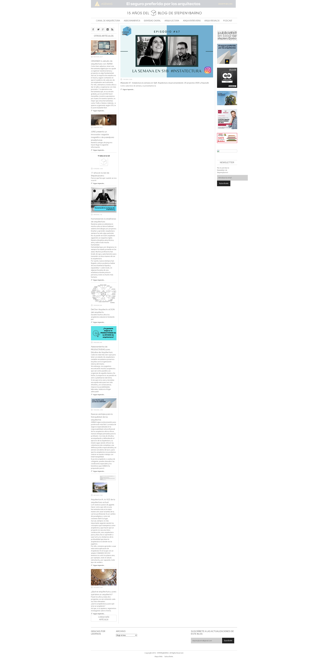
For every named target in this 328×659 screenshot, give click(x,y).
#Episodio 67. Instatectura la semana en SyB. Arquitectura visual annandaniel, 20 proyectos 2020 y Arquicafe (164, 83)
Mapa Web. (159, 656)
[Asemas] (164, 4)
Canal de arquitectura (108, 20)
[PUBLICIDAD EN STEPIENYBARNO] (227, 35)
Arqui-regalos (211, 20)
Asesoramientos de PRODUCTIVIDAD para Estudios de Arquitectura (101, 349)
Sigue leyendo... (128, 89)
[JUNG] (227, 77)
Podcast (227, 20)
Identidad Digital (152, 20)
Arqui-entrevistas (192, 20)
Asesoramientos (132, 20)
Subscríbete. (168, 656)
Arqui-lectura (172, 20)
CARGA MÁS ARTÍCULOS (103, 618)
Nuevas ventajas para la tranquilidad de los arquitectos (102, 417)
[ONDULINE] (227, 138)
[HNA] (227, 119)
